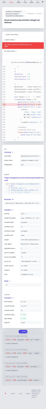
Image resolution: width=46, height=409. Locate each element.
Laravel (28, 393)
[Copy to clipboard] (39, 156)
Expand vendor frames (12, 34)
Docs (20, 393)
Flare (36, 392)
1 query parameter (12, 343)
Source (13, 393)
